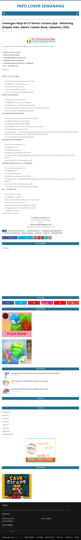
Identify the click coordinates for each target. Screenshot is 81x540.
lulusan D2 (6, 418)
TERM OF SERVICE (29, 537)
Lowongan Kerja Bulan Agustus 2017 (52, 231)
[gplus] (73, 303)
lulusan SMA (6, 431)
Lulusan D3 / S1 (7, 412)
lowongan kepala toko (33, 231)
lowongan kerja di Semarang (11, 233)
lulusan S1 (46, 233)
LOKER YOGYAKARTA (8, 519)
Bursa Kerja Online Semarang (16, 231)
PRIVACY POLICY (49, 537)
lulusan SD (6, 428)
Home (3, 19)
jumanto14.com (18, 537)
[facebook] (8, 303)
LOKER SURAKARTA (7, 521)
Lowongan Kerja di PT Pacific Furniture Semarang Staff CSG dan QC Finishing (35, 373)
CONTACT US (69, 537)
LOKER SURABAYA (46, 519)
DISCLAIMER (39, 537)
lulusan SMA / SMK (11, 19)
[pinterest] (34, 303)
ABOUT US (60, 537)
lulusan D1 (6, 415)
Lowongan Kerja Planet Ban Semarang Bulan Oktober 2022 (29, 389)
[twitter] (21, 303)
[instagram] (47, 303)
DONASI (77, 537)
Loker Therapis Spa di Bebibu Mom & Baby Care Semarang (29, 381)
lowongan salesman (27, 233)
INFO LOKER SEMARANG (40, 6)
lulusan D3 (38, 233)
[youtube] (60, 303)
